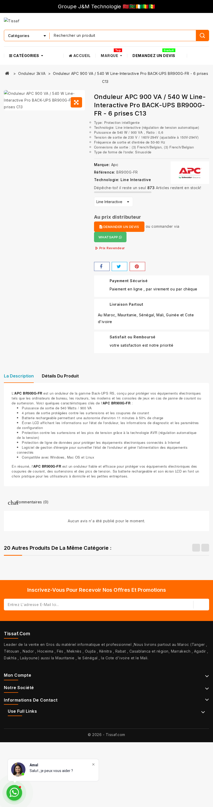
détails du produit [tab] (60, 375)
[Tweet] (119, 266)
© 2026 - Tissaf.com (106, 734)
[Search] (202, 35)
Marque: (102, 164)
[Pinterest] (137, 266)
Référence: (104, 172)
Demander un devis (120, 227)
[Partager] (101, 266)
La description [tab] (19, 375)
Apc (114, 164)
